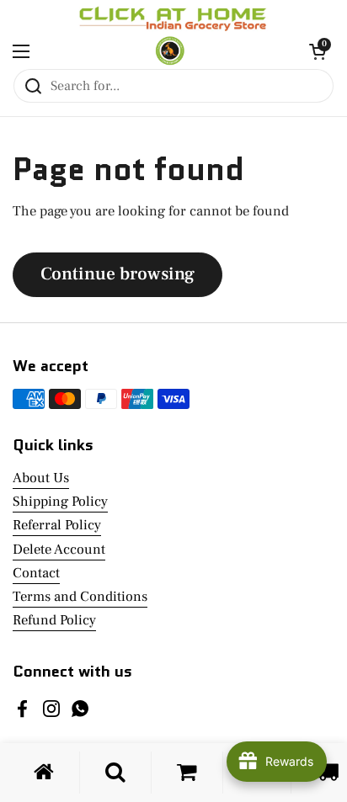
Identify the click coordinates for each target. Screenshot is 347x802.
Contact (36, 573)
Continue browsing (117, 274)
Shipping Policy (60, 501)
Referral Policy (57, 525)
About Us (41, 478)
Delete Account (59, 549)
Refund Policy (54, 620)
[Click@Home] (169, 51)
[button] (317, 51)
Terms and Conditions (80, 596)
